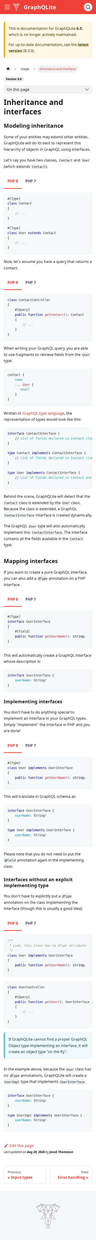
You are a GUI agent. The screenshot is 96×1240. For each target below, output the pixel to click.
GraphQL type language (43, 413)
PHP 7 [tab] (30, 181)
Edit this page (22, 1145)
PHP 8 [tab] (12, 181)
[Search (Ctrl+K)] (88, 7)
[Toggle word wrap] (78, 433)
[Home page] (8, 69)
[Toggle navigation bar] (7, 7)
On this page (18, 89)
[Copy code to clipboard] (86, 198)
